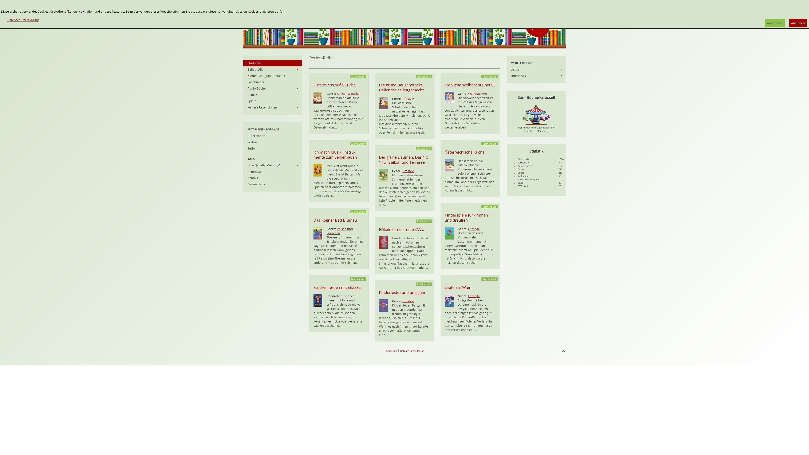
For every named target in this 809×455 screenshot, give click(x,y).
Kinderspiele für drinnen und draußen (466, 218)
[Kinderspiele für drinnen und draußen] (449, 233)
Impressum (256, 172)
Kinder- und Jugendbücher (266, 76)
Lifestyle (408, 99)
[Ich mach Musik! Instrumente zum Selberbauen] (317, 170)
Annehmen (775, 23)
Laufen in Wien (458, 287)
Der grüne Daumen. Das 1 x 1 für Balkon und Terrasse (403, 160)
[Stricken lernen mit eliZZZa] (317, 300)
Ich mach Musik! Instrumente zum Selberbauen (335, 155)
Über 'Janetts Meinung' (264, 165)
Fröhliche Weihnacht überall (470, 84)
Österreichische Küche (465, 152)
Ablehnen (798, 23)
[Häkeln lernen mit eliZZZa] (383, 242)
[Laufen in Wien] (449, 300)
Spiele (252, 101)
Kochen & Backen (349, 94)
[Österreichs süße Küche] (317, 98)
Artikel (515, 69)
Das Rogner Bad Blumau (335, 220)
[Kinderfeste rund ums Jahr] (383, 305)
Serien (252, 148)
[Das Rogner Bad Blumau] (317, 233)
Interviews (518, 76)
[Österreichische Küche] (449, 165)
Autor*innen (256, 136)
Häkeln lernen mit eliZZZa (401, 229)
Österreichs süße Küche (334, 84)
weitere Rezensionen (262, 107)
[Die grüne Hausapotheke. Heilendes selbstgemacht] (383, 103)
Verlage (253, 142)
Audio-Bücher (257, 88)
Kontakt (253, 178)
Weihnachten (477, 94)
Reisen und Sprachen (340, 231)
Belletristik (255, 69)
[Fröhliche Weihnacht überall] (449, 98)
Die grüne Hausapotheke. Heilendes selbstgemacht (401, 87)
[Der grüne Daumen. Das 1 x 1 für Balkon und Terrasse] (383, 175)
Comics (253, 95)
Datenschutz (256, 184)
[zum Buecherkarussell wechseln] (536, 115)
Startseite (254, 63)
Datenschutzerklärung (412, 350)
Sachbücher (256, 82)
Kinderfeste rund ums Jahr (402, 292)
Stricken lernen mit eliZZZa (337, 287)
